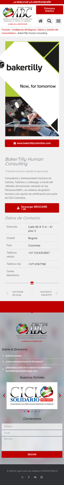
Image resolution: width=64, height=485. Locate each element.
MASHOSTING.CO (49, 471)
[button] (49, 20)
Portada (6, 29)
